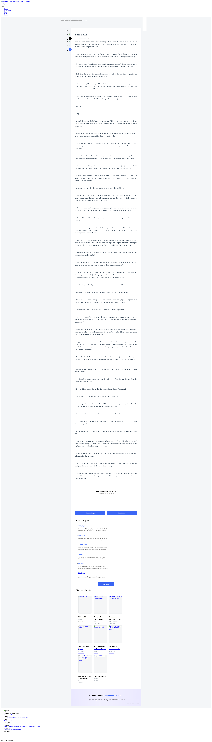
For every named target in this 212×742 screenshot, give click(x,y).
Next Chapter (121, 513)
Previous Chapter (90, 513)
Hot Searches (28, 726)
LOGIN (3, 3)
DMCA (6, 723)
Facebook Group (16, 729)
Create (5, 12)
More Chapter (106, 584)
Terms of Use (7, 714)
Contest (6, 9)
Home (62, 20)
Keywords (22, 726)
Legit (10, 720)
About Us (6, 720)
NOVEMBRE (82, 38)
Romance (6, 717)
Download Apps (15, 726)
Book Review (36, 726)
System (66, 20)
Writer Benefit (7, 10)
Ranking (6, 13)
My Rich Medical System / (75, 20)
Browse (6, 15)
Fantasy (23, 717)
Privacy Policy (15, 714)
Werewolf (11, 717)
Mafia (15, 717)
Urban (26, 717)
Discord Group (8, 729)
